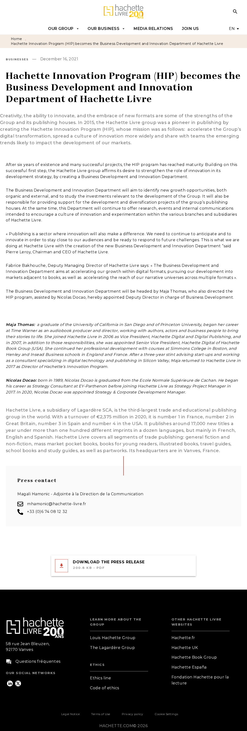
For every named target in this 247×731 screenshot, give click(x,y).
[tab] (63, 28)
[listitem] (10, 683)
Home (16, 39)
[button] (119, 638)
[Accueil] (123, 11)
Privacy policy (132, 714)
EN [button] (232, 28)
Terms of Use (100, 714)
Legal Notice (70, 714)
